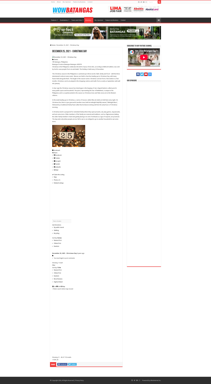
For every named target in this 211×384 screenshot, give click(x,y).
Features (53, 20)
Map (55, 177)
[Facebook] (139, 2)
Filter (53, 265)
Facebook (58, 155)
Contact (90, 2)
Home (53, 2)
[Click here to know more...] (105, 32)
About (59, 2)
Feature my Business (79, 2)
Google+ (58, 161)
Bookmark (56, 150)
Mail (56, 170)
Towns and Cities (76, 20)
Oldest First (57, 243)
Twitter (57, 158)
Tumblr (57, 164)
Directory (88, 20)
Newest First (58, 240)
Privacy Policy (79, 380)
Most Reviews (58, 279)
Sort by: (57, 238)
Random (56, 246)
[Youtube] (144, 2)
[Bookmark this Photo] (52, 256)
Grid (59, 286)
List (55, 286)
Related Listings (59, 183)
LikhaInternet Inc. (155, 380)
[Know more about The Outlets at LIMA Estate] (133, 9)
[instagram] (146, 2)
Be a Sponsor (67, 2)
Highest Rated (58, 282)
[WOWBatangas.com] (72, 10)
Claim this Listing (59, 174)
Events (56, 59)
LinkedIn (58, 167)
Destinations (64, 20)
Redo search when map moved (63, 289)
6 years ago (80, 253)
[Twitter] (141, 2)
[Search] (159, 2)
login (61, 258)
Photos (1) (57, 180)
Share (55, 153)
